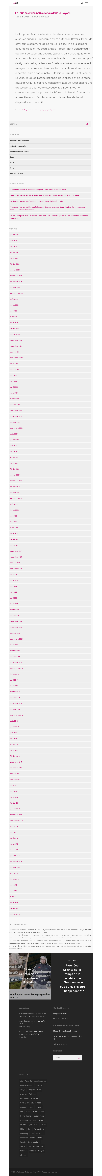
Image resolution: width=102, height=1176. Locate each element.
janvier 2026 (15, 270)
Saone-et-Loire (36, 1137)
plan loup (24, 1133)
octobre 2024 (15, 352)
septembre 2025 (16, 293)
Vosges (41, 1151)
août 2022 (14, 504)
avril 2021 (14, 598)
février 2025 (14, 328)
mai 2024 (13, 381)
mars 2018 (14, 750)
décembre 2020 (16, 621)
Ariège (22, 1090)
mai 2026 (13, 246)
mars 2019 (14, 686)
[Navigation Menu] (86, 3)
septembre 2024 (16, 358)
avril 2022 (14, 527)
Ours (12, 168)
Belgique (32, 1094)
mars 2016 (14, 844)
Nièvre (23, 1129)
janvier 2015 (15, 914)
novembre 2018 (16, 703)
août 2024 (14, 363)
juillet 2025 (14, 305)
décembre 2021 (16, 551)
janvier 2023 (15, 475)
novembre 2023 (16, 416)
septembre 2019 (16, 668)
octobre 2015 (15, 867)
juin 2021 (13, 586)
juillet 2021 (14, 580)
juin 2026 (13, 240)
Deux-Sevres (36, 1103)
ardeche (38, 1085)
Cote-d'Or (24, 1103)
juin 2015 (13, 885)
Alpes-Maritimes (26, 1085)
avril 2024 (14, 387)
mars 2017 (14, 797)
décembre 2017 (16, 762)
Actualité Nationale (18, 146)
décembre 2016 (16, 815)
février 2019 (14, 692)
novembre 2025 (16, 281)
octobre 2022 (15, 492)
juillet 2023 (14, 440)
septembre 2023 (16, 428)
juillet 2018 (14, 727)
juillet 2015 (14, 879)
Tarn (29, 1146)
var (42, 1146)
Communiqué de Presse (19, 151)
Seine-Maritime (34, 1142)
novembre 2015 (16, 861)
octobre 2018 (15, 709)
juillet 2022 (14, 510)
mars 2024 (14, 393)
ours (29, 1129)
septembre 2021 (16, 568)
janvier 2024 (15, 404)
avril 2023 (14, 457)
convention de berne (29, 1098)
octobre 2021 (15, 563)
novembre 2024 (16, 346)
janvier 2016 (15, 856)
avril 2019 (14, 680)
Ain (21, 1081)
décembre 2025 (16, 276)
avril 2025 (14, 317)
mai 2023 (13, 451)
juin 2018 (13, 733)
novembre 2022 (16, 486)
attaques (31, 1090)
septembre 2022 (16, 498)
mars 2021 (14, 604)
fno (21, 1111)
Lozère (23, 1124)
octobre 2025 (15, 287)
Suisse (22, 1146)
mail (66, 1019)
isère (35, 1120)
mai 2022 (13, 522)
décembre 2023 (16, 410)
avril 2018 (14, 744)
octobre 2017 (15, 774)
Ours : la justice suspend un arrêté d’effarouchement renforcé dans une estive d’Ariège (44, 195)
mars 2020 (14, 645)
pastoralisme (39, 1129)
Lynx (12, 162)
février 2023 (14, 469)
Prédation (24, 1137)
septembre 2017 (16, 779)
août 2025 (14, 299)
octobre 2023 (15, 422)
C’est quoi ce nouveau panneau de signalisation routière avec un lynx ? (38, 189)
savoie (23, 1142)
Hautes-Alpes (25, 1120)
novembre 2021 (16, 557)
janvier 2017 (15, 809)
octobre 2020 (15, 633)
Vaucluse (23, 1151)
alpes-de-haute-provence (35, 1081)
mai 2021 (13, 592)
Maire (36, 1124)
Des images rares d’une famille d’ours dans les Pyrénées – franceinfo (37, 201)
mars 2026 (14, 258)
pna (32, 1133)
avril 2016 (14, 838)
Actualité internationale (19, 140)
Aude (39, 1090)
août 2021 (14, 574)
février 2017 (14, 803)
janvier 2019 (15, 697)
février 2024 (14, 399)
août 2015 (14, 873)
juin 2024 (13, 375)
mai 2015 (13, 891)
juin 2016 (13, 832)
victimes (32, 1151)
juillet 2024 (14, 369)
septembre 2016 (16, 820)
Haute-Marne (38, 1111)
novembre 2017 (16, 768)
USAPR (36, 1146)
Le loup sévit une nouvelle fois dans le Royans (38, 110)
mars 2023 (14, 463)
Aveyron (23, 1094)
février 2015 (14, 908)
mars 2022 (14, 533)
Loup (12, 157)
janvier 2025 (15, 334)
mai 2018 (13, 738)
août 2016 (14, 826)
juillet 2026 (14, 235)
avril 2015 (14, 897)
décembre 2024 (16, 340)
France (28, 1111)
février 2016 (14, 850)
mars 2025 (14, 322)
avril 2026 (14, 252)
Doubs (23, 1107)
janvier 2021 (15, 615)
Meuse (43, 1124)
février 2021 (14, 610)
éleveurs (23, 1155)
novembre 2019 (16, 662)
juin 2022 (13, 516)
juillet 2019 (14, 674)
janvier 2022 (15, 545)
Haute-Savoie (38, 1116)
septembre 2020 (16, 639)
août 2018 (14, 721)
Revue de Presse (40, 16)
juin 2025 (13, 311)
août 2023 (14, 434)
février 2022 (14, 539)
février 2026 (14, 264)
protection (40, 1133)
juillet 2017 (14, 785)
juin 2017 (13, 791)
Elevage (39, 1107)
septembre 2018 (16, 715)
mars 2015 (14, 902)
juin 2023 (13, 445)
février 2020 (14, 651)
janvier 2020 (15, 656)
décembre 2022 (16, 481)
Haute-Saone (25, 1116)
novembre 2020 (16, 627)
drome (30, 1107)
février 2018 (14, 756)
